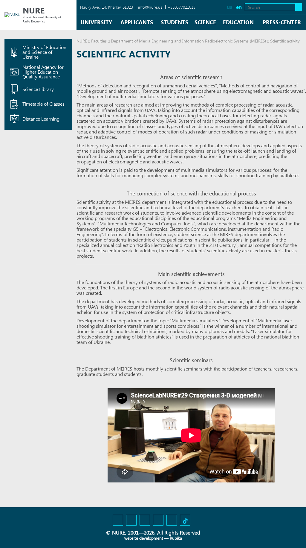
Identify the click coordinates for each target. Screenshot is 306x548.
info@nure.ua (150, 7)
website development (143, 538)
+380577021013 (181, 7)
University (96, 22)
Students (174, 22)
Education (238, 22)
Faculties (99, 41)
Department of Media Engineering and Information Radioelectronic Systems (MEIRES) (188, 41)
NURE (81, 41)
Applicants (136, 22)
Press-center (282, 22)
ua (229, 7)
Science (205, 22)
